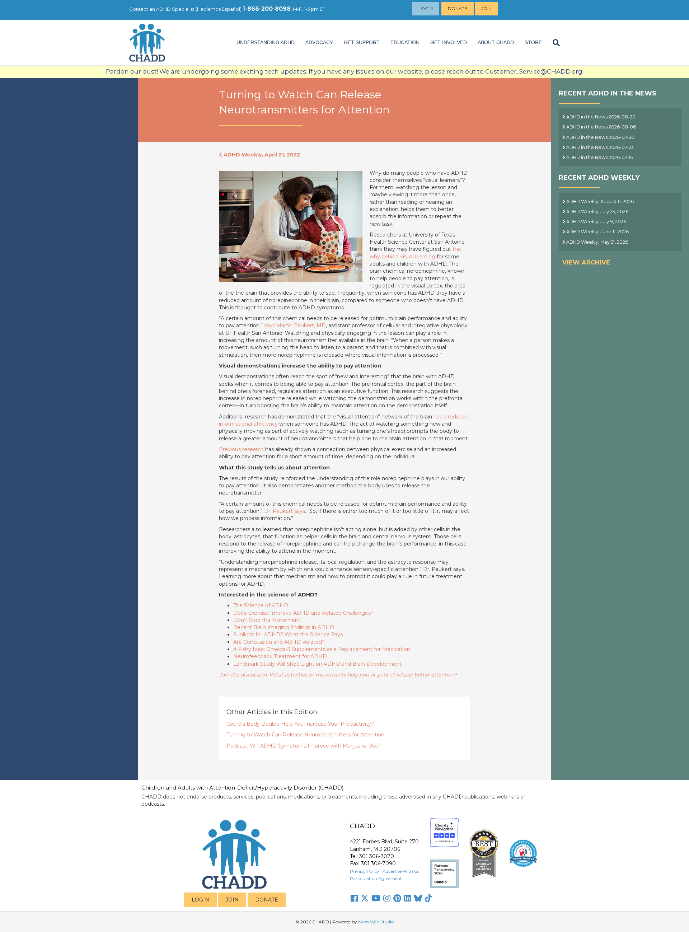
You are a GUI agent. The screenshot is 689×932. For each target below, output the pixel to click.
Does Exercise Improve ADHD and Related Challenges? (303, 613)
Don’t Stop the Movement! (267, 620)
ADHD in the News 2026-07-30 (599, 137)
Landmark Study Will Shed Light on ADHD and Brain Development (317, 664)
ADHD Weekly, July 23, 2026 (596, 211)
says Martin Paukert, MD (295, 325)
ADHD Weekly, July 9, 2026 (595, 221)
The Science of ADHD (260, 605)
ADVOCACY (319, 42)
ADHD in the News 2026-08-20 (600, 117)
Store (533, 42)
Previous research (241, 449)
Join (486, 8)
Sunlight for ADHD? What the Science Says (288, 634)
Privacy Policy (364, 871)
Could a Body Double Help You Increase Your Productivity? (300, 724)
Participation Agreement (376, 878)
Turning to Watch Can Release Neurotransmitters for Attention (305, 734)
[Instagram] (386, 898)
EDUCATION (405, 42)
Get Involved (448, 42)
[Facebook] (354, 898)
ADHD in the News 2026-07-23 (599, 147)
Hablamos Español (218, 9)
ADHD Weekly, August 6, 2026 (599, 201)
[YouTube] (375, 898)
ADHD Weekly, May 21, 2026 (596, 242)
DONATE (266, 899)
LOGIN (200, 899)
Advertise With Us (401, 871)
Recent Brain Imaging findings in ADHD (283, 627)
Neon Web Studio (376, 921)
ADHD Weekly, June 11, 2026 (597, 231)
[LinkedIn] (407, 898)
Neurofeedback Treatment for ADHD (280, 656)
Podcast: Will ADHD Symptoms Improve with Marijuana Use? (303, 746)
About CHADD (496, 42)
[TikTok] (428, 898)
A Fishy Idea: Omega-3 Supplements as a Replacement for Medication (321, 649)
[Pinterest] (397, 898)
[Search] (553, 42)
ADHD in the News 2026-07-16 (599, 157)
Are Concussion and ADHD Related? (279, 642)
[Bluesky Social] (418, 898)
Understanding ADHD (265, 42)
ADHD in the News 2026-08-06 (600, 127)
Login (425, 8)
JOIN (232, 899)
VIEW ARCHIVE (586, 262)
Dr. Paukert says (284, 511)
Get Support (362, 42)
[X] (365, 898)
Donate (457, 8)
